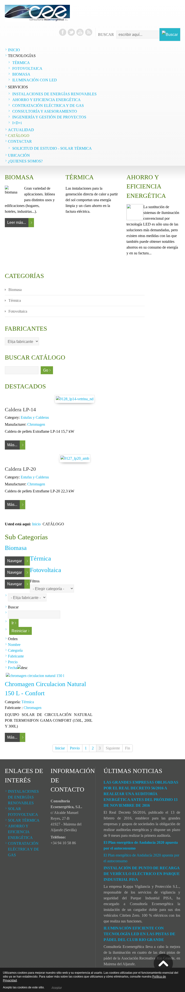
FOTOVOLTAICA (27, 68)
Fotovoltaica (17, 311)
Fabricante (16, 656)
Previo (75, 748)
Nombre (14, 645)
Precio (13, 662)
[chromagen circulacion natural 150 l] (35, 676)
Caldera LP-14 (20, 409)
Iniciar (60, 748)
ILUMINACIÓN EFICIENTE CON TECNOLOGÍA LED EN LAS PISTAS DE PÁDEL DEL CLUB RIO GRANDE (139, 934)
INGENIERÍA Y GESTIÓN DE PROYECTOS (49, 117)
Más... (12, 445)
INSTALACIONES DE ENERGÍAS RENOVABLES (54, 94)
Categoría (15, 650)
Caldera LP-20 (20, 469)
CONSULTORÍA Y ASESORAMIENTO (44, 111)
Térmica (14, 300)
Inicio (36, 524)
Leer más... (16, 222)
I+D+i (17, 123)
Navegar (14, 561)
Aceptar (56, 987)
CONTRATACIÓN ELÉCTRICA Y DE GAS (48, 105)
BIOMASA (21, 74)
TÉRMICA (21, 63)
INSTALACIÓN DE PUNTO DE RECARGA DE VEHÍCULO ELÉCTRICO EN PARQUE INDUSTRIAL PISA (142, 874)
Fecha (12, 668)
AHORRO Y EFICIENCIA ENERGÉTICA (46, 100)
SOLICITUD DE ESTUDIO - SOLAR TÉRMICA (52, 148)
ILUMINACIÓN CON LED (34, 80)
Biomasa (15, 290)
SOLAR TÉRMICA (24, 820)
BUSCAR (106, 34)
